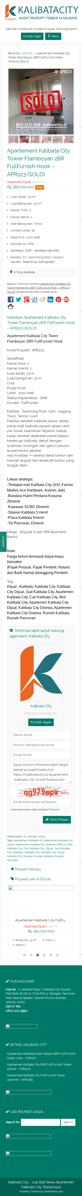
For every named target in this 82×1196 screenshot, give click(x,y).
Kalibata (18, 852)
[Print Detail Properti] (10, 307)
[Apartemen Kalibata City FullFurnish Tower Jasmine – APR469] (41, 900)
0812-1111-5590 (17, 1010)
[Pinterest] (58, 301)
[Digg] (34, 301)
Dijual (49, 848)
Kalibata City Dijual (52, 852)
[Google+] (26, 301)
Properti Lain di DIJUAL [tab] (32, 879)
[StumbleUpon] (66, 301)
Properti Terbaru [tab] (27, 869)
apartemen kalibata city (28, 840)
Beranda (14, 53)
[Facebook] (10, 301)
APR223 (61, 844)
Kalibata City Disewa (19, 856)
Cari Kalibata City (34, 848)
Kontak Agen (32, 36)
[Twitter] (18, 301)
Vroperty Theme (29, 1191)
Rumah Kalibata (43, 856)
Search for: (13, 1122)
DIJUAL (28, 53)
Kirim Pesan (59, 820)
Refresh (54, 809)
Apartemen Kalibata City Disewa (35, 844)
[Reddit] (42, 301)
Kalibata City (32, 852)
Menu (55, 36)
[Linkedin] (50, 301)
